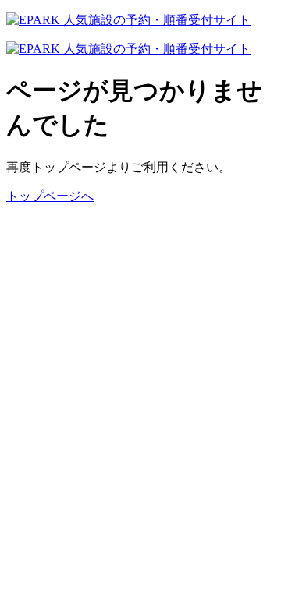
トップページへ (50, 196)
